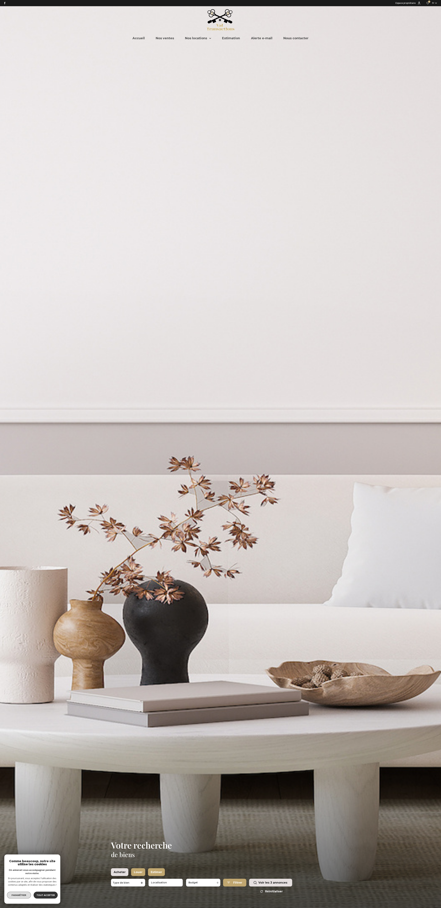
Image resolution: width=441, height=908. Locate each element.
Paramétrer (19, 895)
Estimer (156, 872)
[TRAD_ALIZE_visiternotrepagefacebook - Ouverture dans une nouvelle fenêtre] (4, 3)
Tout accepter (46, 895)
